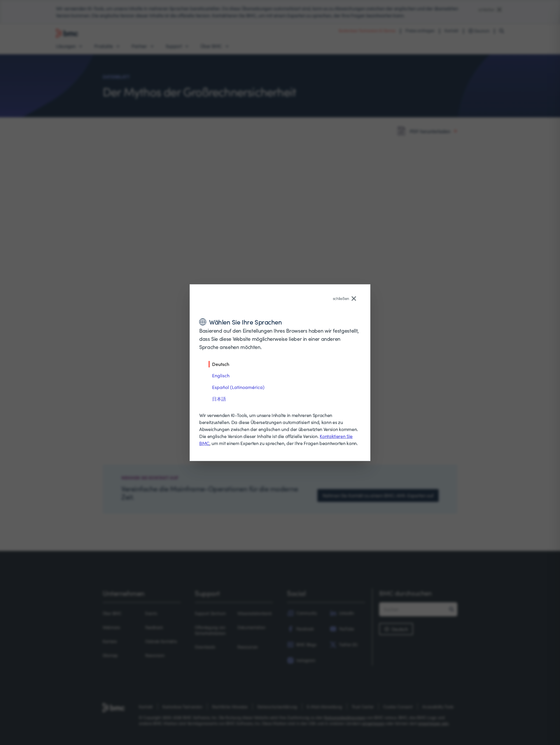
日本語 (219, 399)
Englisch (221, 375)
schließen (341, 298)
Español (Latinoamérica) (238, 387)
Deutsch (220, 364)
